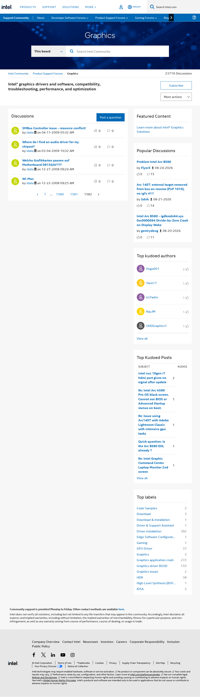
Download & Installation (153, 519)
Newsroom (90, 641)
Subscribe (176, 85)
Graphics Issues (147, 571)
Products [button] (28, 7)
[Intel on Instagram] (72, 655)
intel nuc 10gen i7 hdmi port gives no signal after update (152, 377)
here (121, 609)
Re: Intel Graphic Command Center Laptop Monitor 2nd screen (153, 465)
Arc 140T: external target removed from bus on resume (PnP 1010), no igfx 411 (162, 189)
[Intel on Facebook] (33, 655)
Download (144, 513)
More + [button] (90, 7)
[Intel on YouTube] (63, 655)
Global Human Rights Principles (59, 680)
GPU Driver (144, 548)
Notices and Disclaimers (44, 677)
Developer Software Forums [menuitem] (68, 17)
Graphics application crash (155, 560)
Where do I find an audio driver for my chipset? (50, 144)
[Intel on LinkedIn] (53, 655)
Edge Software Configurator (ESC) (158, 537)
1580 (60, 194)
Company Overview (46, 641)
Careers (121, 641)
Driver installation (149, 531)
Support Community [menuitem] (16, 17)
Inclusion (173, 641)
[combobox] (117, 51)
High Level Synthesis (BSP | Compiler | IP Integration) (158, 583)
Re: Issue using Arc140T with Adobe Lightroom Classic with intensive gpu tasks (153, 425)
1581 (74, 194)
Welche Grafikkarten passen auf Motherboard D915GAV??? (45, 162)
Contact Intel (71, 641)
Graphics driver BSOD (152, 565)
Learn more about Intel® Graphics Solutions (160, 129)
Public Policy (41, 646)
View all (142, 338)
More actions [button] (173, 96)
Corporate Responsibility (147, 641)
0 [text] (141, 174)
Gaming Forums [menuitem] (144, 17)
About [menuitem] (40, 17)
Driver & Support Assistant (155, 525)
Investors (107, 641)
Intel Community (18, 73)
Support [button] (49, 7)
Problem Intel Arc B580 (154, 162)
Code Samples (147, 508)
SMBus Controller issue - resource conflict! (54, 128)
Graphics (143, 554)
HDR (140, 577)
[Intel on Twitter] (43, 655)
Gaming (142, 542)
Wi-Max (28, 179)
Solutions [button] (70, 7)
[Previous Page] (37, 194)
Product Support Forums (48, 73)
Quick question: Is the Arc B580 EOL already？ (151, 445)
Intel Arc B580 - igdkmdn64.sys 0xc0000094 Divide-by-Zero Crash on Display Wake (162, 220)
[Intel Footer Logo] (13, 662)
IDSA (140, 589)
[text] (138, 174)
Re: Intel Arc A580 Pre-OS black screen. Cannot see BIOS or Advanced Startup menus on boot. (153, 399)
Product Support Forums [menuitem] (110, 17)
